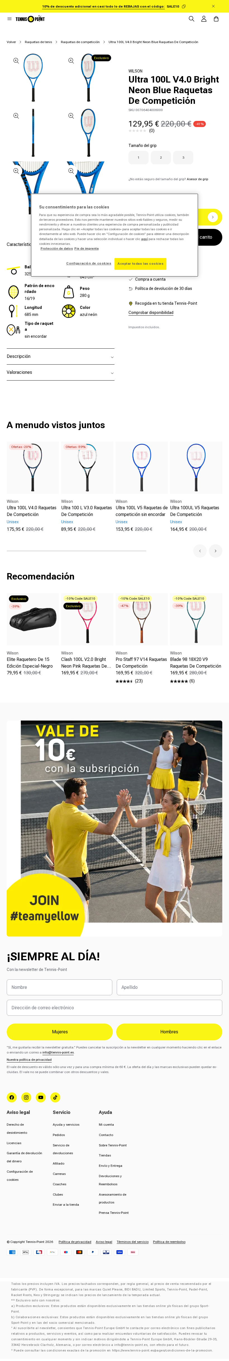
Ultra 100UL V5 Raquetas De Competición (194, 511)
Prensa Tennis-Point (114, 1213)
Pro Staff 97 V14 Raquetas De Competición (141, 663)
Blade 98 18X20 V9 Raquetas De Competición (195, 663)
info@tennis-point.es (58, 1052)
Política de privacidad (75, 1242)
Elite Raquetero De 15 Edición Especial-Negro (30, 663)
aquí (144, 239)
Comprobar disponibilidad (150, 312)
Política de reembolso (169, 1242)
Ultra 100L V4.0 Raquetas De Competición (31, 511)
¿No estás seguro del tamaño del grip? (168, 179)
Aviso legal (104, 1242)
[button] (9, 19)
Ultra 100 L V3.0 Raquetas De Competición (86, 511)
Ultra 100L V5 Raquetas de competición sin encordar (142, 511)
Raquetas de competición (80, 42)
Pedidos (59, 1135)
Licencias (14, 1143)
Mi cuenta (106, 1125)
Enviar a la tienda (66, 1205)
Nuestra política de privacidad (29, 1060)
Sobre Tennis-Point (113, 1145)
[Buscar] (191, 19)
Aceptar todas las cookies (140, 264)
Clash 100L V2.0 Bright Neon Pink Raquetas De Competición (84, 663)
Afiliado (58, 1163)
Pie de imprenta (86, 248)
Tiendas (105, 1155)
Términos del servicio (133, 1242)
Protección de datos (56, 248)
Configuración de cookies (88, 263)
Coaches (59, 1184)
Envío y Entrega (110, 1166)
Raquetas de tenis (38, 42)
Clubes (58, 1194)
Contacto (106, 1135)
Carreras (59, 1174)
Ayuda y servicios (66, 1125)
